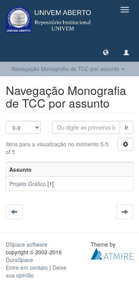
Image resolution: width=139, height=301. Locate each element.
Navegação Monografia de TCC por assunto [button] (66, 69)
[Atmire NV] (112, 253)
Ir (126, 127)
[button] (106, 52)
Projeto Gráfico (27, 184)
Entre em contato (27, 267)
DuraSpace (19, 260)
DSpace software (26, 244)
